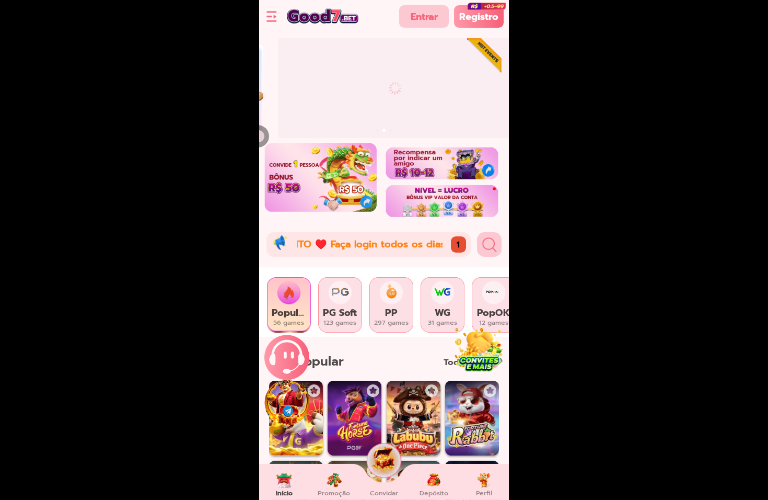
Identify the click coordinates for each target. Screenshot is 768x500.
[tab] (289, 305)
